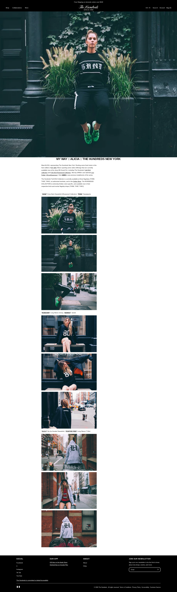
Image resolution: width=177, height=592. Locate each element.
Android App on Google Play (59, 565)
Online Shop (77, 181)
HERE (64, 175)
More (26, 8)
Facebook (19, 563)
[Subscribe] (157, 570)
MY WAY (53, 168)
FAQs (85, 566)
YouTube (19, 576)
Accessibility (145, 587)
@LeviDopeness (52, 175)
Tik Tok (18, 572)
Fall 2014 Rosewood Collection (61, 172)
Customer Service (155, 587)
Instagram (19, 569)
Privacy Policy (136, 587)
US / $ (148, 8)
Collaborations (17, 8)
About (85, 563)
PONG (80, 194)
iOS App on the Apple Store (58, 562)
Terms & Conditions (125, 587)
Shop (7, 8)
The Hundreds (103, 587)
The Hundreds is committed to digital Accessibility (32, 580)
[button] (168, 8)
